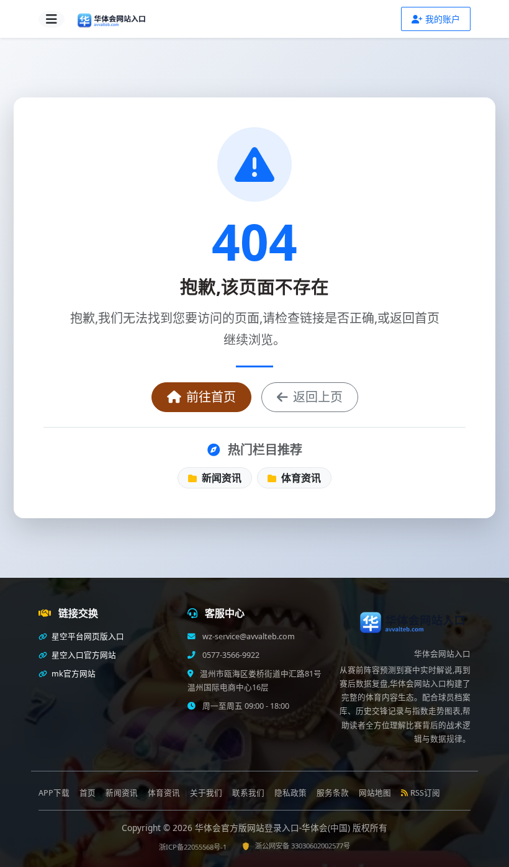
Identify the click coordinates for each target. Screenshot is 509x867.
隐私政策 (290, 793)
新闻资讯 (220, 478)
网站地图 (375, 793)
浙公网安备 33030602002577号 (302, 845)
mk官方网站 (73, 673)
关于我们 (206, 793)
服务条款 (333, 793)
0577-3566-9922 (229, 655)
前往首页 (211, 397)
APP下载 (54, 793)
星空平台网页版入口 (87, 636)
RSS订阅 (425, 793)
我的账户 (442, 19)
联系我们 (248, 793)
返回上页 (318, 397)
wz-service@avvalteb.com (247, 636)
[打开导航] (51, 19)
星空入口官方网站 (83, 655)
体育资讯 (300, 478)
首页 (87, 793)
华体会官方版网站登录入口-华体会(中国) (274, 827)
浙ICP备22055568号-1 (193, 846)
